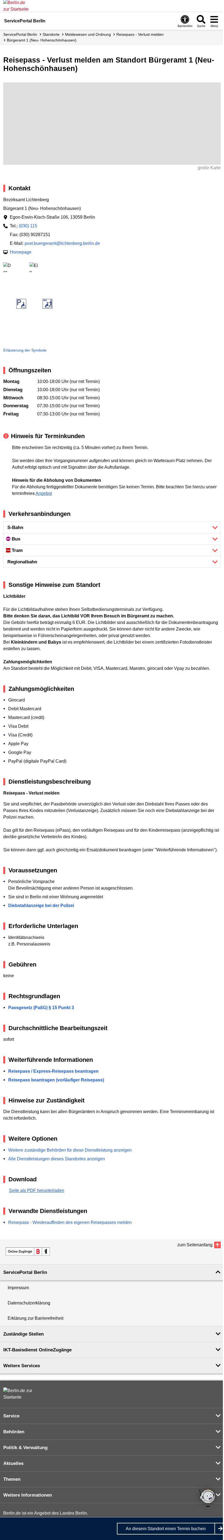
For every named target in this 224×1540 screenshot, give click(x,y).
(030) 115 (28, 226)
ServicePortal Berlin (20, 34)
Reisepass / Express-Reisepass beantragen (53, 1071)
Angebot (44, 493)
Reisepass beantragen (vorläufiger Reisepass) (56, 1080)
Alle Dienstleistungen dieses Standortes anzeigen (56, 1159)
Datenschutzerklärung (29, 1303)
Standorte (51, 34)
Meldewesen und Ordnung (88, 34)
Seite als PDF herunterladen (36, 1190)
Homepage (20, 252)
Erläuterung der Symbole (24, 350)
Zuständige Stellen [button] (23, 1334)
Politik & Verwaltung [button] (25, 1447)
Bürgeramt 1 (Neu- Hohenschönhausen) (41, 40)
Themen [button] (11, 1479)
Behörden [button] (13, 1431)
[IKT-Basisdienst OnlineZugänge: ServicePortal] (27, 1251)
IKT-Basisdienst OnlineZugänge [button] (37, 1349)
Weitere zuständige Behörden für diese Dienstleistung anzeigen (70, 1150)
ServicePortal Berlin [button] (25, 1272)
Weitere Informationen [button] (27, 1495)
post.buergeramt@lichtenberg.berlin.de (62, 243)
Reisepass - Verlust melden (140, 34)
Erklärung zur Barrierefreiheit (35, 1318)
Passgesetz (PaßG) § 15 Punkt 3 (41, 1007)
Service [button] (11, 1416)
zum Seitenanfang (195, 1244)
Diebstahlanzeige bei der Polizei (41, 905)
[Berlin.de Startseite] (19, 1394)
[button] (112, 527)
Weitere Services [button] (21, 1365)
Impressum (18, 1287)
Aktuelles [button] (13, 1463)
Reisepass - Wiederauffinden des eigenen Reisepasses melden (70, 1222)
